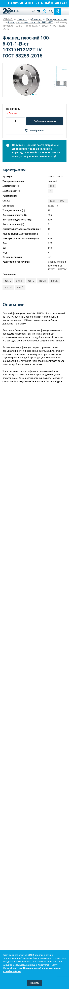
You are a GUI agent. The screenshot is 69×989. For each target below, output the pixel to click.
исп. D (42, 280)
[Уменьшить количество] (10, 121)
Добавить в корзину (44, 121)
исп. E (8, 280)
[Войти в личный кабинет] (44, 11)
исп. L (54, 280)
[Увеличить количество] (21, 121)
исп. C (31, 280)
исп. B (20, 287)
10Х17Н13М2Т (58, 200)
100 (52, 186)
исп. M (8, 287)
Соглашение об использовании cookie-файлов (32, 969)
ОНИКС (8, 19)
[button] (33, 94)
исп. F (19, 280)
